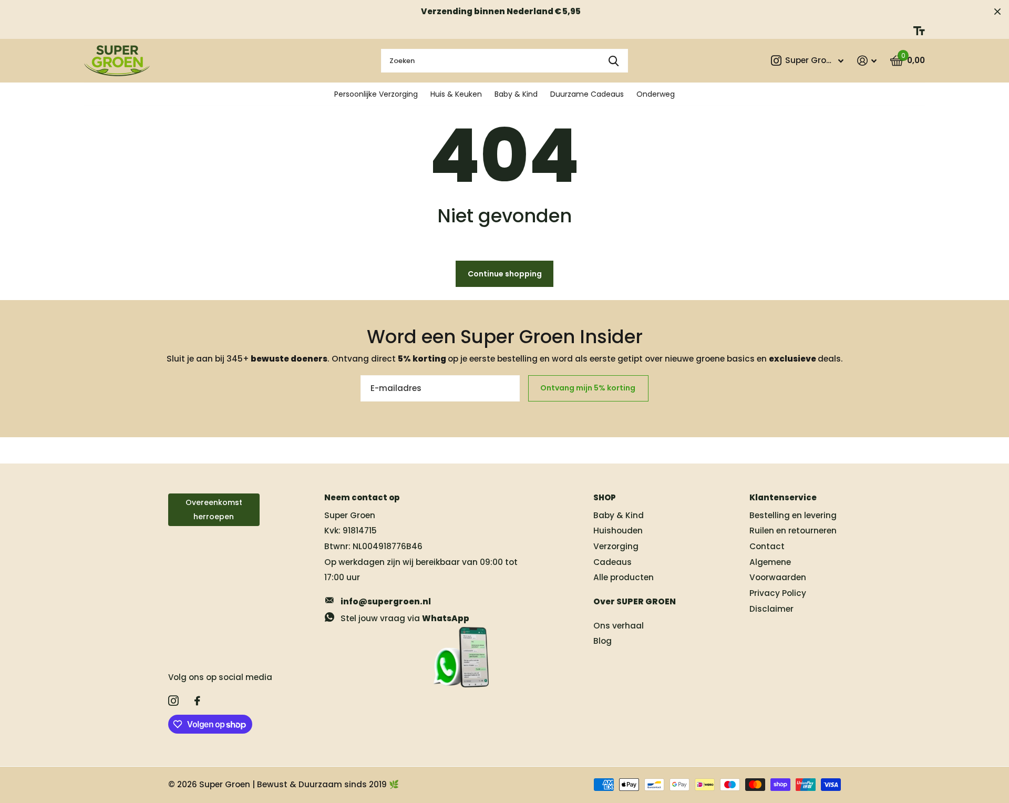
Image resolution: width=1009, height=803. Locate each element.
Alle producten (623, 577)
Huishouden (618, 530)
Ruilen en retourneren (793, 530)
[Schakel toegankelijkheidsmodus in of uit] (919, 31)
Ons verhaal (618, 625)
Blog (602, 640)
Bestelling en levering (793, 515)
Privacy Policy (777, 593)
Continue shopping (505, 274)
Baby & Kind (516, 94)
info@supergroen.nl (386, 601)
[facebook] (197, 701)
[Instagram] (173, 701)
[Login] (867, 61)
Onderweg (655, 94)
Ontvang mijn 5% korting (588, 388)
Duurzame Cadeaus (587, 94)
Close (997, 11)
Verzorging (616, 546)
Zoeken (613, 61)
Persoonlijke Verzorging (376, 94)
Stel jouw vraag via (405, 618)
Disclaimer (771, 608)
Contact (767, 546)
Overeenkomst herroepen (214, 509)
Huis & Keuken (456, 94)
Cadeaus (612, 562)
